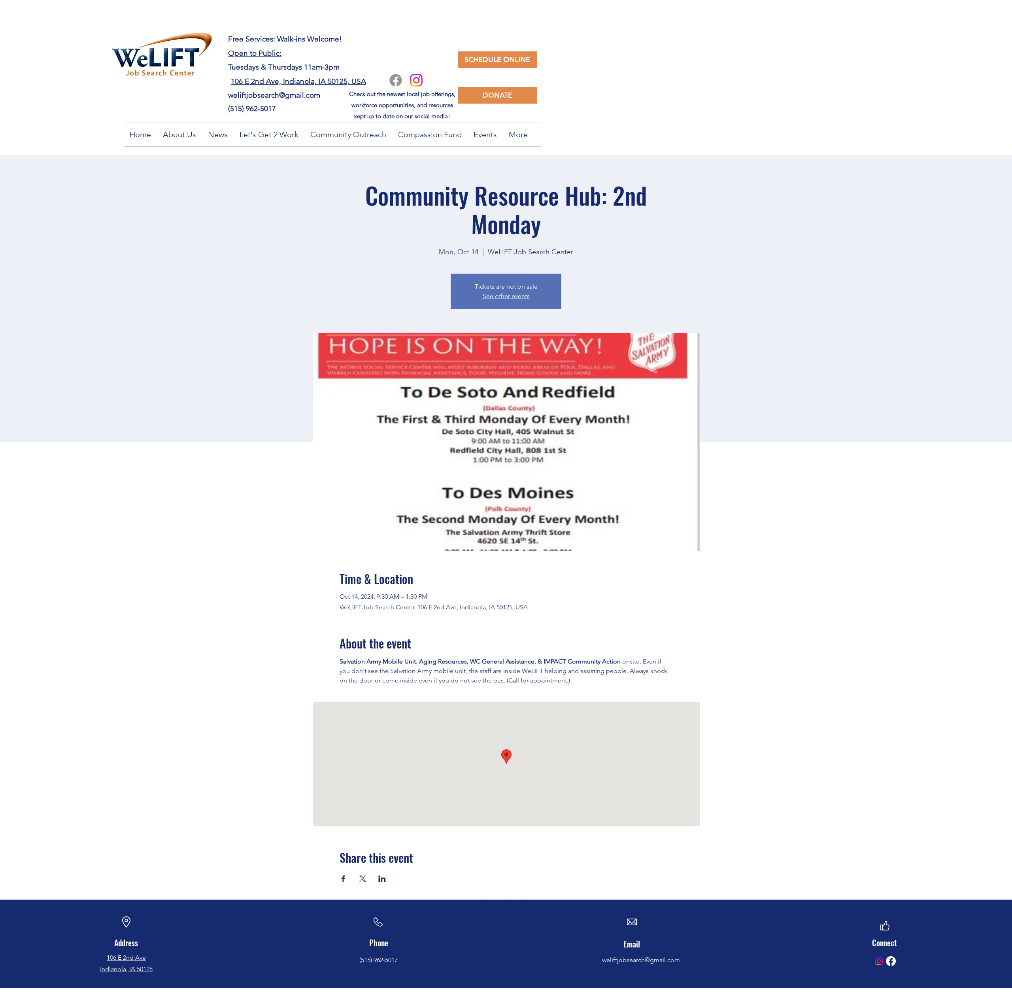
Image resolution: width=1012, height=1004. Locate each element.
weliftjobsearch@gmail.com (274, 95)
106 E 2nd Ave (126, 957)
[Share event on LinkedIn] (382, 878)
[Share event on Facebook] (343, 878)
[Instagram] (416, 80)
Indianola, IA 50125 (126, 969)
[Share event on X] (362, 878)
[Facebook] (395, 80)
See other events (506, 296)
